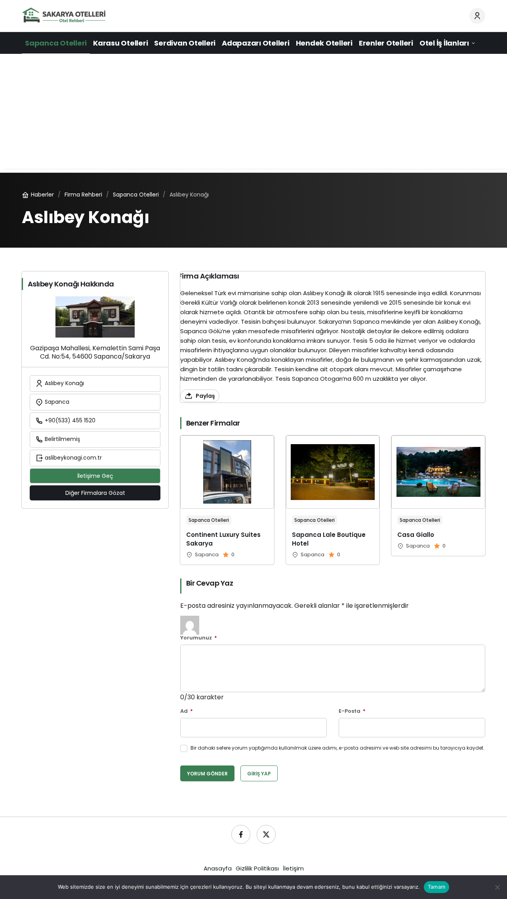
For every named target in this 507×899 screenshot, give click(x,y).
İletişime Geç (95, 476)
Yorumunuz (198, 638)
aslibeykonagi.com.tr (72, 458)
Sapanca (56, 402)
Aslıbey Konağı (63, 383)
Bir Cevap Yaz (209, 583)
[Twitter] (266, 834)
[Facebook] (240, 834)
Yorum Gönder (207, 773)
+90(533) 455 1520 (69, 420)
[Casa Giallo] (438, 495)
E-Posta (352, 711)
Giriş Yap (259, 773)
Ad (186, 711)
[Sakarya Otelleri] (64, 15)
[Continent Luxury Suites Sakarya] (227, 500)
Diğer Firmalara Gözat (95, 493)
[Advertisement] (253, 113)
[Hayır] (497, 887)
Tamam (436, 887)
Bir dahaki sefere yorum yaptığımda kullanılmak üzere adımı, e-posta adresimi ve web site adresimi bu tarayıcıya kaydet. (337, 747)
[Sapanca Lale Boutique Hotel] (333, 500)
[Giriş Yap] (477, 16)
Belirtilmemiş (61, 439)
